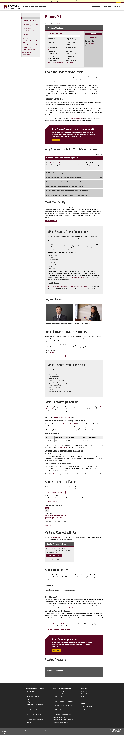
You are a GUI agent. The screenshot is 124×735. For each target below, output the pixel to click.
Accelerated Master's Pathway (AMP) (66, 424)
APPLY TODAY (56, 650)
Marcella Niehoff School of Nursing (62, 714)
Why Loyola (117, 6)
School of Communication (60, 699)
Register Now (48, 525)
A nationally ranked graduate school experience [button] (62, 158)
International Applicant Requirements (64, 624)
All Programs (51, 23)
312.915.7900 (91, 43)
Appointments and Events (29, 47)
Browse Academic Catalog (55, 356)
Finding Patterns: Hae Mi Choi (83, 323)
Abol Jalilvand (69, 49)
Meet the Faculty (26, 28)
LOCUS (82, 696)
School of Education (58, 696)
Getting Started (107, 6)
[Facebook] (47, 559)
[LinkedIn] (55, 559)
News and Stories (54, 555)
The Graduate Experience (33, 696)
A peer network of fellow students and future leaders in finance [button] (67, 191)
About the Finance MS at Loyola (29, 21)
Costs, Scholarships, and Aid (30, 45)
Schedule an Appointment (55, 492)
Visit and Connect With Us (29, 49)
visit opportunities (55, 537)
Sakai (82, 699)
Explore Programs (95, 6)
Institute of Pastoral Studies (60, 722)
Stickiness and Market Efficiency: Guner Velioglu (59, 323)
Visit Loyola (30, 722)
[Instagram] (52, 559)
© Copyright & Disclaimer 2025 (8, 733)
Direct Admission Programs (34, 712)
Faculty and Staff (51, 221)
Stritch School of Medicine (60, 712)
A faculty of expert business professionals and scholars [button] (64, 182)
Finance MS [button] (50, 586)
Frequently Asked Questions (34, 714)
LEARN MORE (56, 140)
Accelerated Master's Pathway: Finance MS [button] (60, 590)
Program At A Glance (28, 18)
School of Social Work (59, 717)
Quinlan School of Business (55, 49)
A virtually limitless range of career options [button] (60, 173)
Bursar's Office (84, 691)
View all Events (52, 501)
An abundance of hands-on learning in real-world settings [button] (65, 186)
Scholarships (56, 474)
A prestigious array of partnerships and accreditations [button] (64, 177)
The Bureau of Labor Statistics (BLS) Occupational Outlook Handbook (67, 286)
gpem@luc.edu (93, 45)
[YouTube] (58, 559)
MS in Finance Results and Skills (29, 41)
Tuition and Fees (63, 447)
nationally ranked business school (58, 163)
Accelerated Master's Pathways (35, 704)
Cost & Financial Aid (32, 709)
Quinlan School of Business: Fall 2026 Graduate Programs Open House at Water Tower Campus (55, 517)
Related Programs (27, 54)
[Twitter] (49, 559)
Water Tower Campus (76, 118)
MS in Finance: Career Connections (28, 31)
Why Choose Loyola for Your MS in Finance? (30, 24)
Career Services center (77, 277)
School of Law (57, 709)
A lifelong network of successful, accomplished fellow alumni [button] (66, 195)
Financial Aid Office (86, 694)
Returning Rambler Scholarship (61, 417)
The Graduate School (58, 691)
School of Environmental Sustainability (63, 719)
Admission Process (32, 707)
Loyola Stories (26, 34)
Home (46, 23)
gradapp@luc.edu (68, 608)
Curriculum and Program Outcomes (29, 37)
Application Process (27, 52)
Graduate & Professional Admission (34, 7)
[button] (99, 154)
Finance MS (50, 352)
